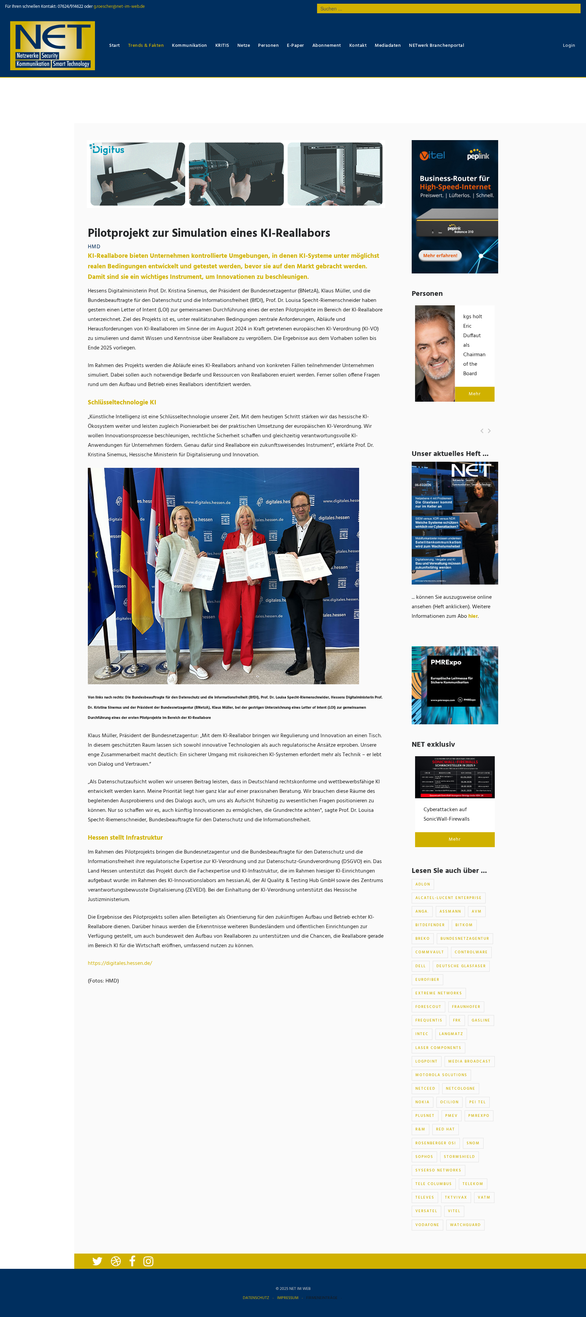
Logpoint (426, 1061)
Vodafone (427, 1225)
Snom (473, 1143)
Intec (422, 1034)
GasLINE (481, 1020)
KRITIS (222, 46)
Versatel (426, 1211)
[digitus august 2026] (236, 174)
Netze (243, 46)
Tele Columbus (433, 1184)
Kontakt (358, 46)
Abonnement (326, 46)
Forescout (428, 1007)
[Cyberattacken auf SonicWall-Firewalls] (455, 777)
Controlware (471, 952)
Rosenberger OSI (435, 1143)
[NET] (52, 45)
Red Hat (445, 1129)
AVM (477, 912)
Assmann (450, 912)
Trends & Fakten (146, 46)
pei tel (477, 1102)
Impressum (287, 1298)
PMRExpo (479, 1116)
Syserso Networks (438, 1170)
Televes (424, 1198)
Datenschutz (256, 1298)
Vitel (454, 1211)
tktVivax (456, 1198)
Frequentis (429, 1020)
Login (569, 46)
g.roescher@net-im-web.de (119, 6)
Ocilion (449, 1102)
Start (114, 46)
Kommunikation (189, 46)
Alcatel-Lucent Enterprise (448, 898)
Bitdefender (430, 925)
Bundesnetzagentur (465, 939)
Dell (420, 966)
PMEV (451, 1116)
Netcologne (460, 1089)
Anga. (422, 912)
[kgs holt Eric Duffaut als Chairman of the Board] (435, 353)
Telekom (473, 1184)
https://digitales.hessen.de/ (120, 963)
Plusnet (425, 1116)
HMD (94, 247)
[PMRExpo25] (455, 685)
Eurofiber (427, 980)
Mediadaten (388, 46)
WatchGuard (465, 1225)
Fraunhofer (466, 1007)
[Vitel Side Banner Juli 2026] (455, 207)
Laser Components (438, 1048)
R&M (420, 1129)
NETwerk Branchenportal (436, 46)
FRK (457, 1020)
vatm (484, 1198)
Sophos (424, 1157)
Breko (422, 939)
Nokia (422, 1102)
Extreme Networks (438, 993)
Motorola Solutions (441, 1075)
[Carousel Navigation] (485, 431)
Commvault (429, 952)
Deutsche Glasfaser (461, 966)
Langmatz (451, 1034)
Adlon (422, 884)
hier (473, 616)
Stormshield (459, 1157)
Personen (268, 46)
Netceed (425, 1089)
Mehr (475, 394)
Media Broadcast (469, 1061)
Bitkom (464, 925)
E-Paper (295, 46)
